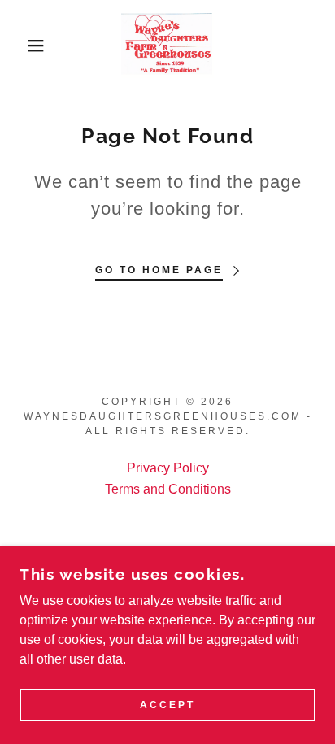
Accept (167, 705)
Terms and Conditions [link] (168, 489)
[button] (26, 45)
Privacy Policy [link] (168, 468)
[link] (167, 45)
